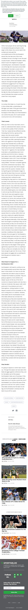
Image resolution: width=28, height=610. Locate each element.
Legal (19, 602)
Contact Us (14, 602)
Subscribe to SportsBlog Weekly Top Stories (12, 583)
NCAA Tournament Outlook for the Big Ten (14, 530)
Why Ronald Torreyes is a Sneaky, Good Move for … (13, 458)
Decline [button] (17, 15)
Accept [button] (10, 15)
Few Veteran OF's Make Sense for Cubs (13, 502)
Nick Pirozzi (6, 554)
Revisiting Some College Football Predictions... (13, 551)
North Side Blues (13, 24)
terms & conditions (14, 596)
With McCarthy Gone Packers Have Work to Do (14, 480)
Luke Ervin (6, 533)
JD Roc (12, 23)
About (9, 602)
